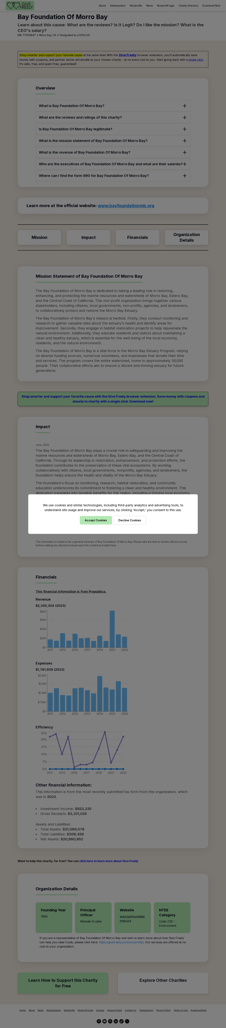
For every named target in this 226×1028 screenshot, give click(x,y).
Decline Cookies (129, 520)
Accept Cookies (96, 520)
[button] (113, 514)
